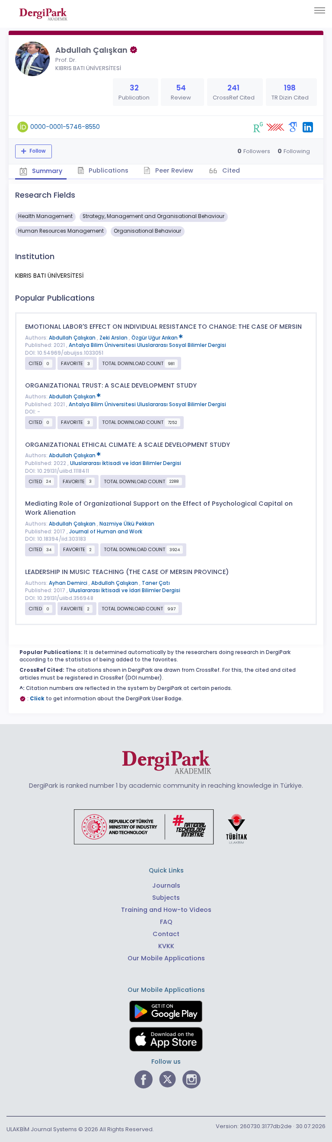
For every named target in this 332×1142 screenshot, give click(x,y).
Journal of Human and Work (105, 531)
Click (37, 698)
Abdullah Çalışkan (73, 337)
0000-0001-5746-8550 (65, 126)
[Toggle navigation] (320, 10)
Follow (37, 151)
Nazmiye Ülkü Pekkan (126, 523)
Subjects (166, 897)
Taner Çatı (156, 583)
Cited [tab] (230, 170)
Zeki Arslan (114, 337)
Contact (166, 934)
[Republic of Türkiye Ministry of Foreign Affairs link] (166, 826)
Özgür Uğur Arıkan (155, 337)
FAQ (166, 921)
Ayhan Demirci (69, 583)
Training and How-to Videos (166, 909)
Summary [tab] (46, 171)
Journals (166, 885)
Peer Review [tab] (173, 170)
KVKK (166, 946)
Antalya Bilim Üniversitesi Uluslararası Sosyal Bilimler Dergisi (147, 345)
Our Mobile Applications (166, 958)
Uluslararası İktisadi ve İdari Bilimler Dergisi (125, 463)
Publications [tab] (107, 170)
